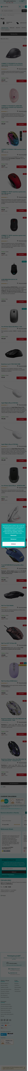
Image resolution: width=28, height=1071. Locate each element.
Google (15, 531)
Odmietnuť (13, 539)
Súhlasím (13, 544)
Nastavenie (13, 535)
